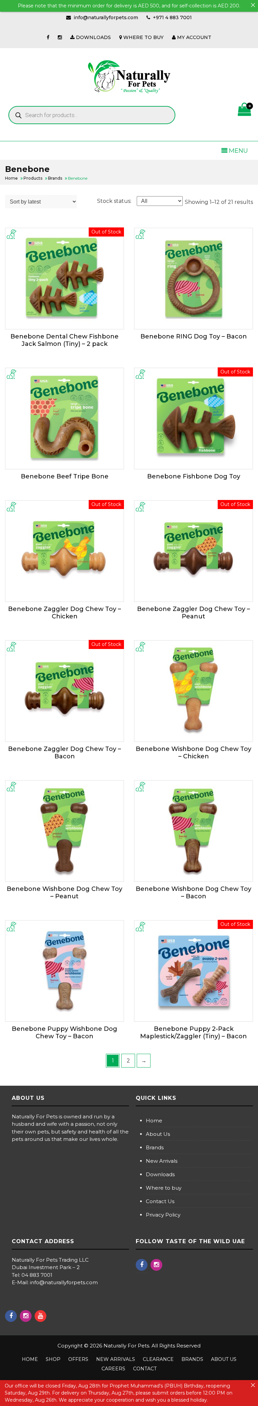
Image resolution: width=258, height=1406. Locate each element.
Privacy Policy (163, 1215)
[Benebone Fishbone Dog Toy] (193, 418)
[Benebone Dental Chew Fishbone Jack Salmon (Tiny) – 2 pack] (64, 278)
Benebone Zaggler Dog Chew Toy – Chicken (64, 612)
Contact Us (160, 1201)
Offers (78, 1359)
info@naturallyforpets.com (106, 17)
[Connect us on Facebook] (48, 37)
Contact (145, 1369)
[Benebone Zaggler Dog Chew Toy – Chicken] (64, 551)
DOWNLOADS (93, 37)
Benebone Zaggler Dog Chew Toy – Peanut (193, 612)
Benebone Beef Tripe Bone (65, 476)
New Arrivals (161, 1161)
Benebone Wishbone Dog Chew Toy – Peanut (64, 892)
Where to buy (163, 1188)
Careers (113, 1369)
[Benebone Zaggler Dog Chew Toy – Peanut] (193, 551)
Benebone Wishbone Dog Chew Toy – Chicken (193, 752)
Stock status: (114, 201)
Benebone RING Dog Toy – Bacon (193, 336)
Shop (53, 1359)
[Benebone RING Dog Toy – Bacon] (193, 278)
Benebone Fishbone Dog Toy (193, 476)
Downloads (160, 1174)
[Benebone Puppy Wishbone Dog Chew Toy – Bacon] (64, 971)
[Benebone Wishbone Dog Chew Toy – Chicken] (193, 691)
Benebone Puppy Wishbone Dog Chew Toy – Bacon (64, 1032)
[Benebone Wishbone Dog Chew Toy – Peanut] (64, 831)
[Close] (253, 5)
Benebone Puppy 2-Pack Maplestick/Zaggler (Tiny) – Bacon (193, 1032)
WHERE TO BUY (143, 37)
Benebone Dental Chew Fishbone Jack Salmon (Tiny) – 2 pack (64, 340)
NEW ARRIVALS (115, 1359)
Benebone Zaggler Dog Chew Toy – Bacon (64, 752)
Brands (155, 1147)
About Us (158, 1134)
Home (154, 1120)
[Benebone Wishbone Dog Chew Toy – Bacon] (193, 831)
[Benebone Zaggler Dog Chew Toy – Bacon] (64, 691)
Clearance (158, 1359)
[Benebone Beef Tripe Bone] (64, 418)
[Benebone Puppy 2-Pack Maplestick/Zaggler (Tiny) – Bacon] (193, 971)
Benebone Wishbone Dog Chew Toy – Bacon (193, 892)
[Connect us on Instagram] (60, 37)
